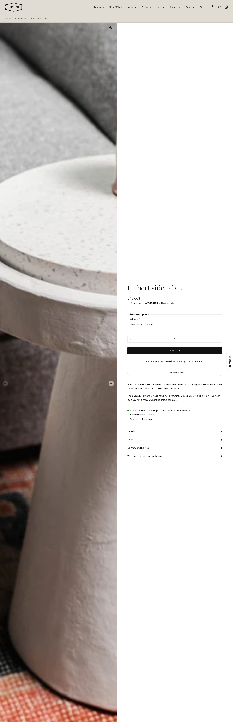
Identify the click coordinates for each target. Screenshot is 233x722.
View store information (141, 419)
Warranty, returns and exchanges (145, 456)
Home (8, 18)
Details (131, 431)
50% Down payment (142, 324)
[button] (5, 383)
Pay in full (137, 319)
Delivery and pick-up (138, 447)
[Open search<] (219, 7)
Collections (20, 18)
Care (130, 439)
